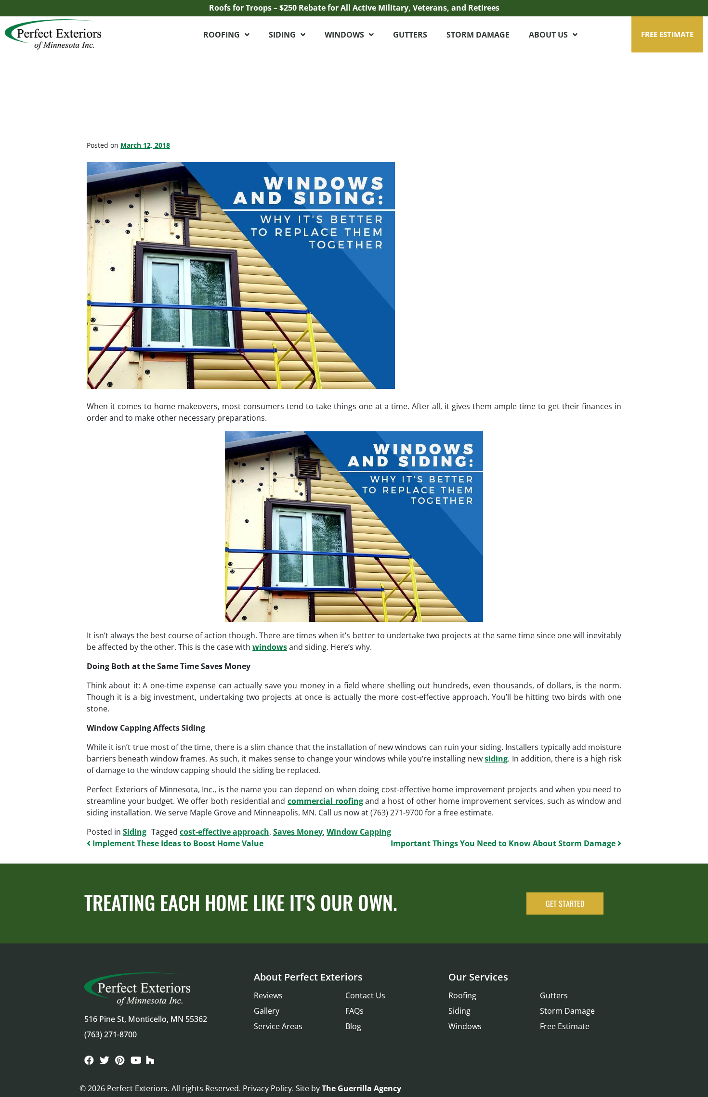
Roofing (221, 34)
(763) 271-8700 (110, 1034)
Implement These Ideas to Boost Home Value (177, 843)
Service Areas (278, 1026)
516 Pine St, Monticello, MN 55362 (145, 1019)
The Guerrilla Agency (361, 1088)
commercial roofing (325, 801)
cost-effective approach (224, 831)
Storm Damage (478, 34)
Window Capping (359, 831)
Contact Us (365, 995)
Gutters (410, 34)
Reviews (268, 995)
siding (496, 758)
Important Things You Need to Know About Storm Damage (504, 843)
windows (269, 647)
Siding (282, 34)
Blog (353, 1026)
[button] (667, 34)
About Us (548, 34)
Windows (344, 34)
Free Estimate (565, 1026)
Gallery (266, 1011)
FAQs (354, 1011)
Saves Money (298, 831)
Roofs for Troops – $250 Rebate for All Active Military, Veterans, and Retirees (354, 7)
